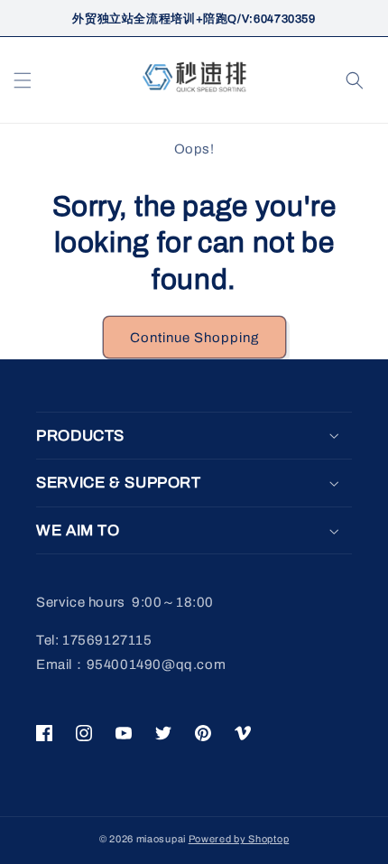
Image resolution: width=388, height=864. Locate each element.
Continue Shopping (194, 337)
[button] (22, 80)
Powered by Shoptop (239, 838)
